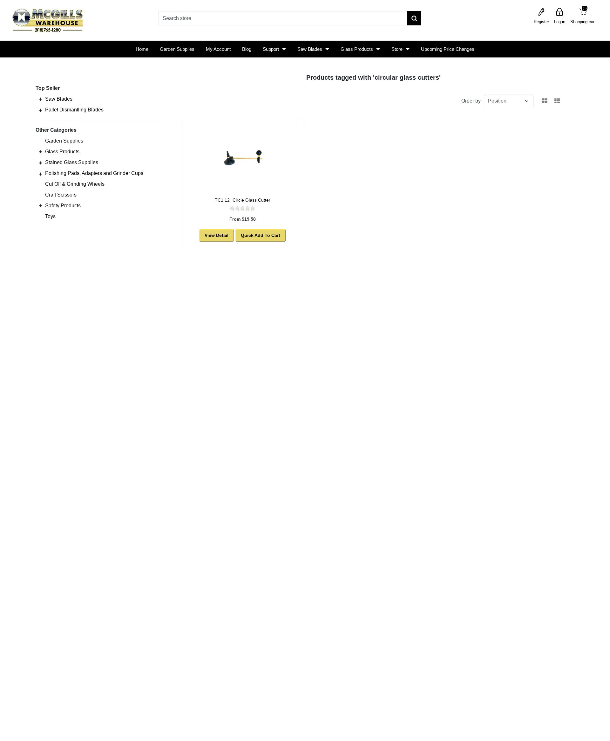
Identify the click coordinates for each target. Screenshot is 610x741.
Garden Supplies (177, 49)
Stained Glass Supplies (71, 162)
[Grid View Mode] (545, 101)
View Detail (216, 235)
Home (142, 49)
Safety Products (63, 205)
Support (271, 49)
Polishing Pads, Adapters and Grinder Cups (94, 173)
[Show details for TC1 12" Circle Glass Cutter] (242, 157)
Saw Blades (309, 49)
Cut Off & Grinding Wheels (75, 184)
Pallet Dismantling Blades (74, 109)
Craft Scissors (61, 194)
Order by (471, 100)
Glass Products (357, 49)
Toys (50, 216)
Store (397, 49)
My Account (218, 49)
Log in (559, 21)
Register (541, 21)
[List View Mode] (557, 101)
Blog (246, 49)
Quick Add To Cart (260, 235)
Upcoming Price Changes (447, 49)
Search (414, 18)
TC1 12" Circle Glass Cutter (242, 200)
